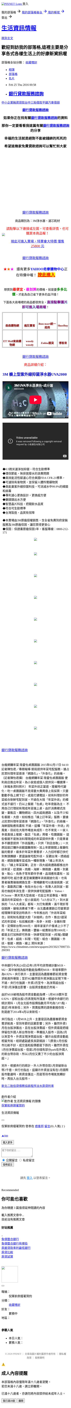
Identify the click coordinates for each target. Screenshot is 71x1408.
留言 (47, 1126)
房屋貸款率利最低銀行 (16, 1247)
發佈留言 (7, 1164)
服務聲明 (39, 1357)
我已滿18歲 (9, 1400)
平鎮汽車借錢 (51, 102)
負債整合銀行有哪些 (14, 1243)
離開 (21, 1400)
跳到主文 (7, 38)
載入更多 (7, 1142)
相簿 (12, 69)
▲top (4, 1135)
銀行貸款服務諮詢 (26, 93)
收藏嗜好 (31, 62)
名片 (12, 78)
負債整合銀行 (10, 1239)
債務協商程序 (27, 1085)
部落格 (13, 74)
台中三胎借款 (33, 102)
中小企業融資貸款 (13, 102)
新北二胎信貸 (10, 1085)
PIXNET (17, 1353)
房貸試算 (7, 1256)
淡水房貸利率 (45, 1085)
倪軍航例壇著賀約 (13, 1105)
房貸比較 (7, 1252)
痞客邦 (39, 1126)
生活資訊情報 (18, 28)
